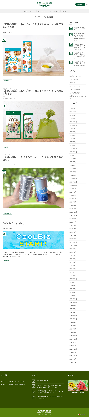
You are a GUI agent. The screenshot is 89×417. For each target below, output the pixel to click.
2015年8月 (72, 359)
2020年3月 (72, 295)
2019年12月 (73, 299)
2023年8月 (72, 192)
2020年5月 (72, 289)
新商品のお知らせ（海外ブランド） (77, 97)
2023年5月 (72, 202)
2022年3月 (72, 232)
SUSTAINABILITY (54, 11)
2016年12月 (73, 349)
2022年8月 (72, 218)
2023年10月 (73, 185)
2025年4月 (72, 138)
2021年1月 (72, 275)
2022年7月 (72, 222)
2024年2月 (72, 172)
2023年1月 (72, 208)
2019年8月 (72, 305)
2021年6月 (72, 259)
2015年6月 (72, 362)
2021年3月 (72, 269)
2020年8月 (72, 282)
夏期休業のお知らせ (79, 28)
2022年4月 (72, 228)
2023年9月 (72, 188)
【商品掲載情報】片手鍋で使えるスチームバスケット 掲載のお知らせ (79, 46)
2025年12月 (73, 122)
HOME (25, 11)
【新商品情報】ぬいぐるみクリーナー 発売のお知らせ (79, 63)
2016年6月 (72, 352)
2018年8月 (72, 325)
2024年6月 (72, 162)
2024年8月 (72, 155)
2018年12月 (73, 315)
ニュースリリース (7, 21)
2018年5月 (72, 329)
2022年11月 (73, 215)
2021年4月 (72, 265)
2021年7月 (72, 255)
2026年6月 (72, 112)
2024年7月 (72, 158)
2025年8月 (72, 128)
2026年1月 (72, 118)
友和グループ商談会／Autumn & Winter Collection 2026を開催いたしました (79, 37)
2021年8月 (72, 252)
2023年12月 (73, 178)
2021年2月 (72, 272)
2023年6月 (72, 198)
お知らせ (5, 220)
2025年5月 (72, 135)
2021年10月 (73, 245)
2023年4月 (72, 205)
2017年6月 (72, 345)
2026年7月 (72, 108)
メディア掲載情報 (75, 89)
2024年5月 (72, 165)
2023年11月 (73, 182)
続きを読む (7, 80)
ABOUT (32, 11)
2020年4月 (72, 292)
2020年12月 (73, 279)
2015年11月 (73, 355)
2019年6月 (72, 309)
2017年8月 (72, 342)
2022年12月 (73, 212)
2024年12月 (73, 148)
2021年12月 (73, 242)
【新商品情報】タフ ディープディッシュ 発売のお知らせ (79, 55)
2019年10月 (73, 302)
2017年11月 (73, 339)
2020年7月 (72, 285)
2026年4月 (72, 115)
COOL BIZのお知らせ (14, 223)
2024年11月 (73, 152)
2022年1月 (72, 239)
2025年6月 (72, 132)
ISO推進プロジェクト (76, 76)
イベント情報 (73, 79)
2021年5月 (72, 262)
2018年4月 (72, 332)
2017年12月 (73, 335)
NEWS (64, 11)
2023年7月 (72, 195)
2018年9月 (72, 322)
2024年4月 (72, 168)
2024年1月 (72, 175)
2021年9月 (72, 249)
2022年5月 (72, 225)
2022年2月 (72, 235)
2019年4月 (72, 312)
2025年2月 (72, 142)
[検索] (87, 4)
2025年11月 (73, 125)
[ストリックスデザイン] (44, 4)
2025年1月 (72, 145)
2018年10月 (73, 319)
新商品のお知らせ (75, 93)
